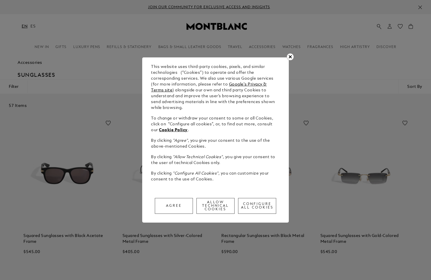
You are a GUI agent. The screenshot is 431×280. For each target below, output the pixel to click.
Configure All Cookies (257, 205)
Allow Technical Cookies (215, 206)
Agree (174, 206)
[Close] (290, 56)
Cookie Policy (173, 130)
